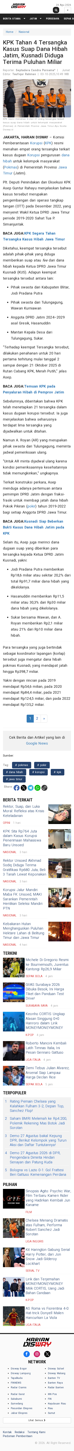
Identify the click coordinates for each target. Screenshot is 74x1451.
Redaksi (19, 1432)
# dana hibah (14, 772)
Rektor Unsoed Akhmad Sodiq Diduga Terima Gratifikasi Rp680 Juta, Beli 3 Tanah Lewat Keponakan (24, 867)
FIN (50, 1399)
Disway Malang (57, 1373)
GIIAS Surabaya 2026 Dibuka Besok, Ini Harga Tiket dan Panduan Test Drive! (45, 991)
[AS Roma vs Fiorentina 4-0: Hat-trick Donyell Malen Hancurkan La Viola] (14, 1316)
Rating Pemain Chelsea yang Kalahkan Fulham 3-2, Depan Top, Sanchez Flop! (34, 1106)
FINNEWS (16, 1383)
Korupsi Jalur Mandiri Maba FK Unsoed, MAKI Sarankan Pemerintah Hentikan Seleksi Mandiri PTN (22, 899)
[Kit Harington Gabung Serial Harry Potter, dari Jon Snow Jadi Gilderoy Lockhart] (14, 1257)
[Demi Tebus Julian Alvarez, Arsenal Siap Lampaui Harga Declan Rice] (14, 1075)
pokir (31, 506)
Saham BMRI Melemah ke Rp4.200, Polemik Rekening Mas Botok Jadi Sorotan (36, 1123)
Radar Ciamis (19, 1387)
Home (9, 32)
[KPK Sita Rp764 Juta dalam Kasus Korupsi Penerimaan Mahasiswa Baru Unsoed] (59, 839)
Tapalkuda (16, 1378)
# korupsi (38, 772)
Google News (37, 743)
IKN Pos (52, 1394)
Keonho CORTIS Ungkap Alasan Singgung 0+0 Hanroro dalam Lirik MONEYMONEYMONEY (45, 1020)
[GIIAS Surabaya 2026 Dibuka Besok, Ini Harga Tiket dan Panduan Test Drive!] (14, 992)
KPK (48, 143)
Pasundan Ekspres (21, 1408)
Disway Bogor (19, 1368)
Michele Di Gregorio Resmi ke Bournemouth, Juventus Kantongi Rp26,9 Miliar (47, 964)
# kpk (57, 772)
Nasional (24, 32)
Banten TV (54, 1378)
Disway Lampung (21, 1373)
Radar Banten (56, 1387)
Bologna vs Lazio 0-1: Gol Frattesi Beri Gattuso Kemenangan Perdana (35, 1172)
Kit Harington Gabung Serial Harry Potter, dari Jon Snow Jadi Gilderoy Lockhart (48, 1256)
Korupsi (36, 143)
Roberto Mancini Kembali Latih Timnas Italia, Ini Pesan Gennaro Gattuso (46, 1048)
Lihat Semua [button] (36, 1420)
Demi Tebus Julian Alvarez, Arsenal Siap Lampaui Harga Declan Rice (47, 1072)
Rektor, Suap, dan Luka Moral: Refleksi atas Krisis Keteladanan (23, 811)
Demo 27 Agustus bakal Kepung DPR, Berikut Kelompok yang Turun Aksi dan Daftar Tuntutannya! (36, 1140)
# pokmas (21, 765)
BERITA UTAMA (12, 18)
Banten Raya (55, 1383)
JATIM (33, 18)
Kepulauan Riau (57, 1403)
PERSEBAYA (52, 18)
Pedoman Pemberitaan (17, 1436)
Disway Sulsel (56, 1368)
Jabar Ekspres (19, 1413)
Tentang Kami (36, 1432)
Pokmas (10, 167)
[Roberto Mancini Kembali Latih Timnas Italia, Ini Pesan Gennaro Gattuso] (14, 1051)
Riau (50, 1408)
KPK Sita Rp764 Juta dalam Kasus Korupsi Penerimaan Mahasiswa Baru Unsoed (22, 838)
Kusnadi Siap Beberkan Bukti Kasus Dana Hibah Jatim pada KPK (33, 527)
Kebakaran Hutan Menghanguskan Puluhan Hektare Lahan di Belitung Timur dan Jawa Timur (23, 930)
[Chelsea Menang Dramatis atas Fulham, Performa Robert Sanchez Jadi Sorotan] (14, 1228)
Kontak (7, 1432)
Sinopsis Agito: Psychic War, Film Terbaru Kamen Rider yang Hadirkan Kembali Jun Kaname (48, 1198)
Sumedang (17, 1403)
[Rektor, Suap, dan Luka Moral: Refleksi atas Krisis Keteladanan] (59, 814)
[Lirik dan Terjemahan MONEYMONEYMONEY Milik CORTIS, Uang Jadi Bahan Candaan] (14, 1287)
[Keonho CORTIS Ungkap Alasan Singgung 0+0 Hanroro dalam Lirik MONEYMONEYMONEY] (14, 1021)
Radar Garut (18, 1394)
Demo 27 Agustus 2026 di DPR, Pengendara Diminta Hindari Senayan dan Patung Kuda (32, 1158)
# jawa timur (14, 779)
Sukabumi (16, 1399)
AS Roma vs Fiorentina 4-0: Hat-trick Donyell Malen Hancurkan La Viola (47, 1313)
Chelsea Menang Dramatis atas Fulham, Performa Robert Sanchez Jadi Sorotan (47, 1227)
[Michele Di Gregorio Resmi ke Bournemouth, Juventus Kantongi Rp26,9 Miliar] (14, 967)
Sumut (51, 1413)
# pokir (42, 765)
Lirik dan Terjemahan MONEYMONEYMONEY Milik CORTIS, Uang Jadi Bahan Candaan (45, 1286)
